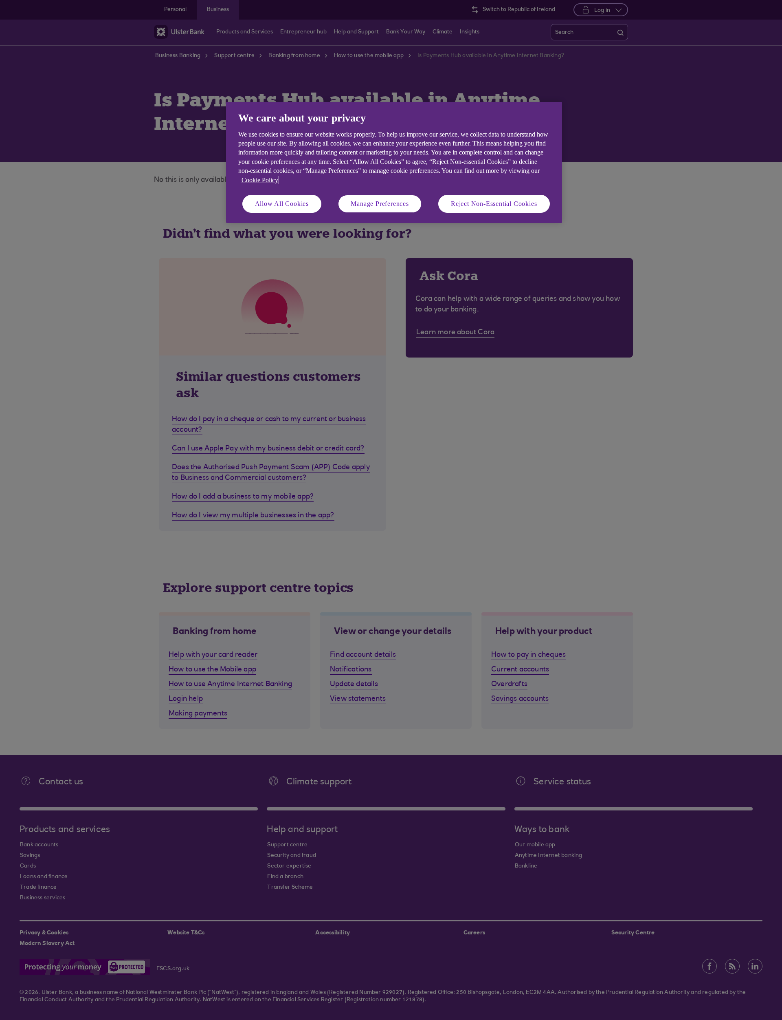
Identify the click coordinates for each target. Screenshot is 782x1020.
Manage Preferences (380, 203)
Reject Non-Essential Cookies (494, 203)
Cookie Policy (260, 180)
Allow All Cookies (282, 203)
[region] (394, 162)
